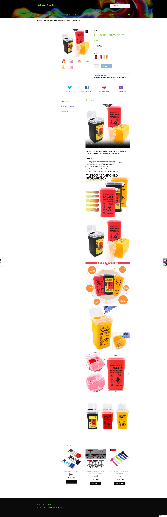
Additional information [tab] (68, 106)
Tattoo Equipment (48, 20)
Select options (71, 482)
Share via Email (121, 91)
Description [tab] (64, 101)
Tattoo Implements (59, 20)
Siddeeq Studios (46, 5)
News (68, 14)
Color (95, 53)
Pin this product (104, 91)
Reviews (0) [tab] (64, 111)
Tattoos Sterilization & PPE (118, 77)
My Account (60, 14)
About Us (75, 14)
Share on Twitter (70, 91)
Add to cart (106, 66)
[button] (87, 31)
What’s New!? (41, 14)
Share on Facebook (87, 91)
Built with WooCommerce (54, 507)
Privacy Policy (41, 507)
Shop (49, 14)
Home (40, 20)
